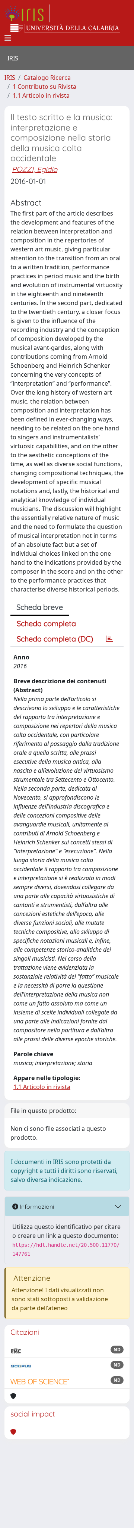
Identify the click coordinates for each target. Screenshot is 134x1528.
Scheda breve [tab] (39, 607)
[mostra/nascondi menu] (7, 38)
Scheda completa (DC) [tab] (55, 638)
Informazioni (36, 1206)
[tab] (109, 639)
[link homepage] (27, 13)
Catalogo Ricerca (47, 77)
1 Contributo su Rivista (44, 86)
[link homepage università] (65, 28)
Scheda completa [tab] (46, 623)
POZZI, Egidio (34, 169)
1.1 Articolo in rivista (41, 95)
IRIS (9, 77)
